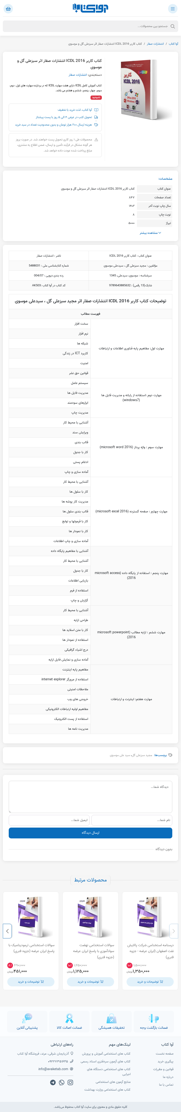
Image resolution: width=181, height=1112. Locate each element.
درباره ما (168, 1077)
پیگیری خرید (165, 1061)
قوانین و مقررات (163, 1069)
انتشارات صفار (155, 43)
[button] (173, 931)
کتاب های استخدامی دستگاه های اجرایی (109, 1072)
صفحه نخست (164, 1053)
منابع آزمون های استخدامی (113, 1082)
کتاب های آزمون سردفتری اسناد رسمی (106, 1061)
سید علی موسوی (120, 755)
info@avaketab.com (53, 1069)
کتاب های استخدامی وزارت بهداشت (107, 1089)
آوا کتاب (173, 43)
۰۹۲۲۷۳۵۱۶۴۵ (58, 1061)
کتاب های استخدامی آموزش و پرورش (106, 1053)
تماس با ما (166, 1085)
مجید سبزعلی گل (142, 755)
